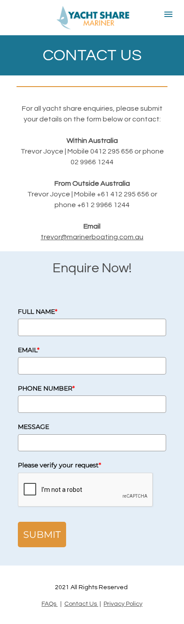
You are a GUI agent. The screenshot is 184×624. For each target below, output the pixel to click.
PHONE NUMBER (46, 388)
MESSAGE (33, 427)
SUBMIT (42, 534)
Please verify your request (59, 465)
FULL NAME (37, 312)
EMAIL (28, 350)
